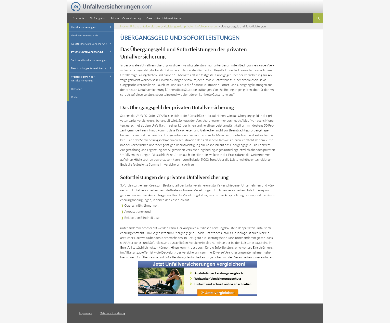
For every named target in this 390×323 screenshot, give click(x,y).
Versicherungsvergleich (84, 35)
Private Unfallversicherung (126, 18)
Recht (74, 97)
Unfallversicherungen (83, 27)
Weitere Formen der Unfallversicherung (82, 78)
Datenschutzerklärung (112, 313)
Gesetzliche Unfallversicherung (164, 18)
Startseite (78, 18)
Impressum (85, 313)
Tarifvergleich (97, 18)
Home (124, 26)
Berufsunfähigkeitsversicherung (89, 68)
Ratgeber (76, 88)
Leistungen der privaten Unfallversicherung (191, 26)
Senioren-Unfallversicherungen (88, 60)
